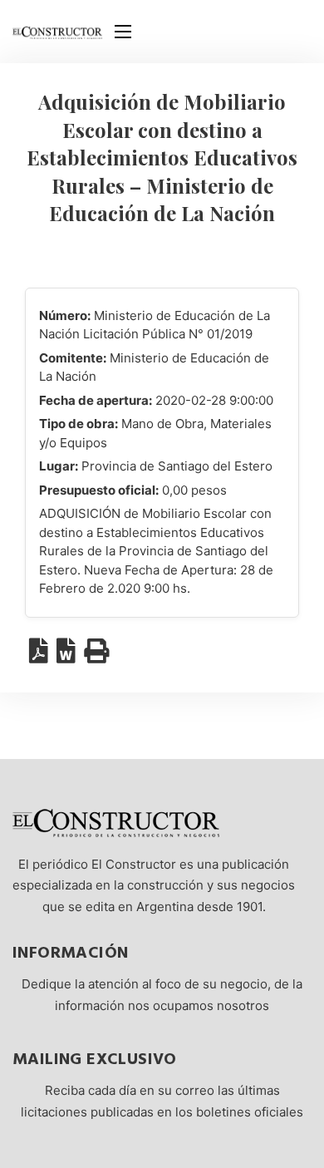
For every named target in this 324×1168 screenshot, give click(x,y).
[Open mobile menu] (123, 31)
